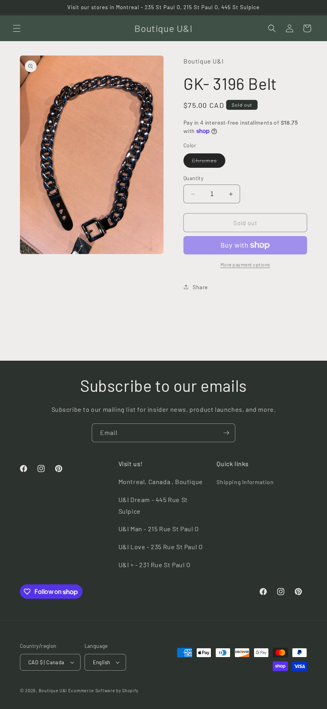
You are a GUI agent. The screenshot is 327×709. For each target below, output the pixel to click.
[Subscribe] (226, 432)
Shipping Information (245, 482)
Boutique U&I (53, 690)
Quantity (193, 178)
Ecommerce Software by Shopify (103, 690)
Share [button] (200, 287)
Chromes (208, 162)
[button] (17, 28)
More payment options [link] (245, 264)
